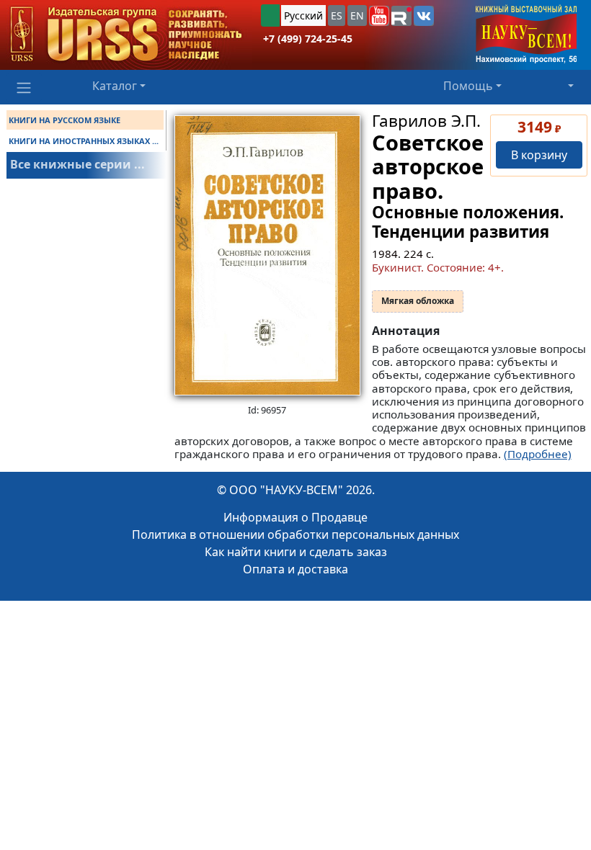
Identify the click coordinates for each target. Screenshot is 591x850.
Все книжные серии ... (77, 164)
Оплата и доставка (295, 569)
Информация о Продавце (295, 517)
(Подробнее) (538, 454)
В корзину (539, 155)
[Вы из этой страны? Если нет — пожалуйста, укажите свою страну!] (270, 15)
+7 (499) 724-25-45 (307, 38)
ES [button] (336, 15)
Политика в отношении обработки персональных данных (295, 534)
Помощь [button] (468, 86)
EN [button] (357, 15)
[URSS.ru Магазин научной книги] (126, 35)
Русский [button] (303, 15)
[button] (379, 16)
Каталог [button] (114, 86)
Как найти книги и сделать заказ (296, 552)
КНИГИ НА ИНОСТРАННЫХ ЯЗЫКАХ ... (84, 140)
